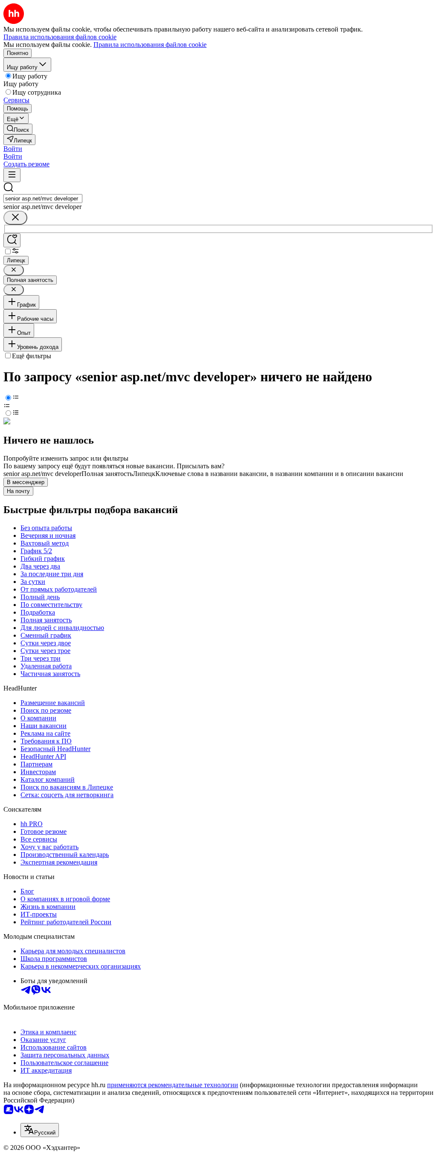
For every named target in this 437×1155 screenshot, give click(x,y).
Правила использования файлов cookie (150, 44)
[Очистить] (15, 218)
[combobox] (42, 198)
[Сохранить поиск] (11, 240)
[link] (17, 129)
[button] (12, 148)
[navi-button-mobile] (11, 175)
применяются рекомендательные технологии (172, 1084)
